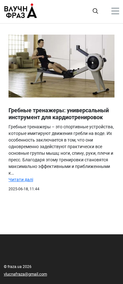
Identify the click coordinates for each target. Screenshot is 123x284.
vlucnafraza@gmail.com (25, 274)
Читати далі (21, 179)
